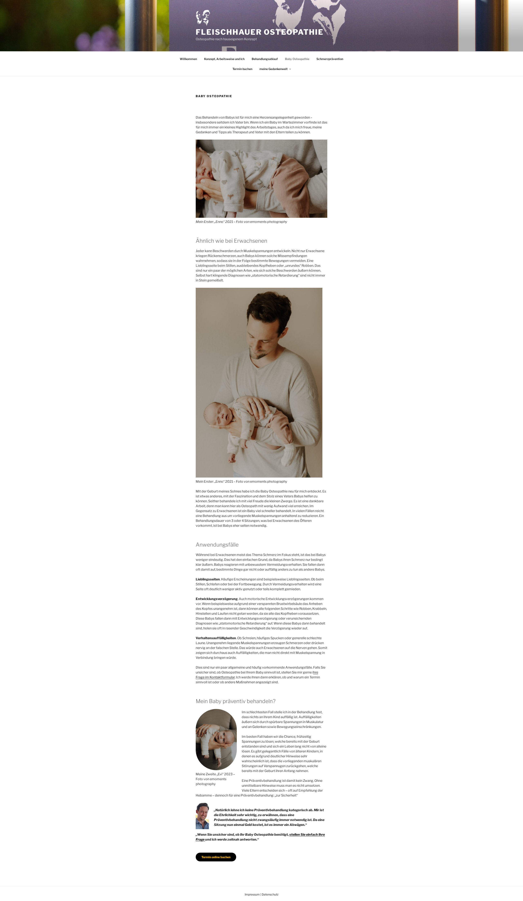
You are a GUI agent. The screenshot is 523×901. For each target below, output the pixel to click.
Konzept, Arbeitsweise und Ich (224, 59)
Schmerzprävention (329, 59)
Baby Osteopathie (297, 59)
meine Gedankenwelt (273, 69)
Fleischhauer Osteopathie (260, 32)
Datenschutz (270, 894)
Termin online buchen (215, 857)
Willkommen (188, 59)
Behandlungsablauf (265, 59)
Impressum (252, 894)
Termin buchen (242, 69)
